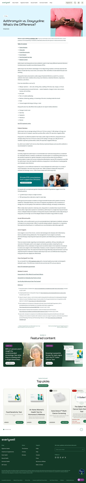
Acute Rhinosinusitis (24, 52)
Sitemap (62, 480)
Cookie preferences (70, 480)
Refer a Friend (39, 464)
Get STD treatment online (24, 123)
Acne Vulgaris (22, 55)
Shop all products (43, 385)
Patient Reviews (23, 47)
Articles (24, 451)
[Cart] (78, 2)
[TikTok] (63, 458)
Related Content (23, 59)
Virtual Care (6, 29)
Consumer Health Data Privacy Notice (40, 480)
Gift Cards (4, 464)
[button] (82, 449)
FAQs (37, 448)
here (10, 471)
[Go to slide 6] (10, 429)
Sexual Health (5, 458)
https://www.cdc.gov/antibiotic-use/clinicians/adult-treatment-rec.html (33, 311)
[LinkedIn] (58, 458)
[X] (65, 458)
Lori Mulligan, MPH (33, 38)
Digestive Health (6, 448)
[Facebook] (60, 458)
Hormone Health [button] (44, 2)
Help (37, 451)
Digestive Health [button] (24, 2)
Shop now (49, 363)
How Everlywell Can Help (25, 57)
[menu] (82, 2)
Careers (38, 455)
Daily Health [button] (15, 2)
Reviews (24, 455)
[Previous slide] (78, 429)
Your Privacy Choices (54, 480)
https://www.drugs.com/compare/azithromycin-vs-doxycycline (53, 292)
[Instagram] (55, 458)
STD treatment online (34, 261)
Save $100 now (10, 363)
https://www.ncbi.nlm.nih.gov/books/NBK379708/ (29, 307)
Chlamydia (22, 50)
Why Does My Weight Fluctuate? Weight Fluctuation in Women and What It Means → (58, 326)
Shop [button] (51, 2)
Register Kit (69, 2)
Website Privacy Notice (18, 480)
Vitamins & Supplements (8, 451)
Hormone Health (6, 461)
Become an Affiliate (41, 461)
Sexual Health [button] (34, 2)
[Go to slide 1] (3, 429)
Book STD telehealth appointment (26, 266)
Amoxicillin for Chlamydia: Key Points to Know (29, 278)
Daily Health (5, 455)
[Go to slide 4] (7, 429)
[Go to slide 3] (6, 429)
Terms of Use (27, 480)
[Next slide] (81, 429)
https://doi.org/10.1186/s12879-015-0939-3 (37, 301)
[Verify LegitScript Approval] (81, 472)
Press (37, 458)
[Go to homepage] (6, 3)
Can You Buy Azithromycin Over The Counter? (29, 281)
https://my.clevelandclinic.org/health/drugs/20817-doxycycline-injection (49, 288)
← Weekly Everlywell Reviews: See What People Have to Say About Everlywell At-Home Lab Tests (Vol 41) (29, 326)
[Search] (75, 2)
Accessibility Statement (6, 480)
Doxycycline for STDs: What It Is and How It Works (30, 274)
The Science (25, 448)
